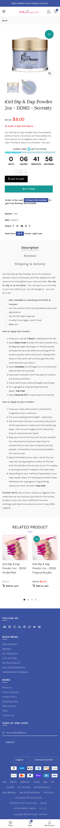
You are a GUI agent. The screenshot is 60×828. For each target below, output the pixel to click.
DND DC (13, 782)
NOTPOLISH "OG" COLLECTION (23, 803)
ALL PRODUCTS (10, 653)
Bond (31, 338)
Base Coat (20, 342)
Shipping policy (10, 701)
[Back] (5, 20)
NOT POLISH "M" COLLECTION (28, 798)
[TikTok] (29, 628)
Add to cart (17, 179)
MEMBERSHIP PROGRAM (15, 672)
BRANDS (6, 649)
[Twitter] (34, 628)
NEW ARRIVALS (10, 644)
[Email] (4, 628)
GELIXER (10, 787)
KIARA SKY (25, 782)
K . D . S (43, 808)
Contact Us (8, 715)
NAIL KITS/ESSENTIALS (13, 667)
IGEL (46, 782)
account (48, 11)
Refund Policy (9, 706)
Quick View (25, 538)
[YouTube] (39, 628)
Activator (20, 366)
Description (30, 247)
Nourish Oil (21, 395)
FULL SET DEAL (9, 658)
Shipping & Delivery (30, 264)
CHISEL (36, 782)
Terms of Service (10, 692)
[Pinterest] (24, 628)
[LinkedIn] (19, 628)
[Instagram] (14, 628)
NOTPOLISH (49, 792)
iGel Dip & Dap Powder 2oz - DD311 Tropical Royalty (44, 568)
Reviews (30, 256)
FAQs (5, 710)
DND (4, 782)
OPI (52, 782)
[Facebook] (9, 628)
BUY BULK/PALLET (11, 663)
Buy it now (29, 189)
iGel (15, 213)
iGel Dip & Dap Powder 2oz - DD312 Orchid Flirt (14, 568)
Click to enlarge (50, 73)
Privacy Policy (9, 696)
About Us (7, 687)
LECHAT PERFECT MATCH (25, 808)
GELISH (43, 803)
